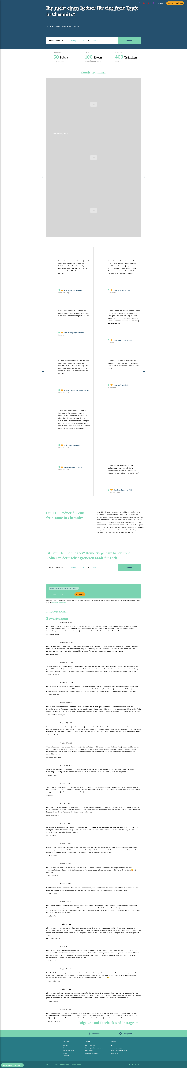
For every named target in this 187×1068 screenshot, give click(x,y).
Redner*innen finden (175, 3)
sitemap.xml (115, 1053)
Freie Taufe (132, 10)
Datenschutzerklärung (59, 602)
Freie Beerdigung (115, 10)
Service (160, 3)
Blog (64, 1048)
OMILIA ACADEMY (68, 1050)
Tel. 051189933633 (117, 1048)
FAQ (112, 1045)
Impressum (64, 1064)
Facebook (96, 1034)
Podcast (65, 1045)
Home (55, 1064)
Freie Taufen (89, 1050)
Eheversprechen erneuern (77, 10)
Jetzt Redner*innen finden (12, 1065)
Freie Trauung (56, 10)
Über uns (66, 1055)
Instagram (127, 1034)
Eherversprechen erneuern (94, 1048)
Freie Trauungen (90, 1045)
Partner (65, 1053)
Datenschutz (76, 1064)
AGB (47, 1064)
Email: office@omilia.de (119, 1050)
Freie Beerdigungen (91, 1053)
